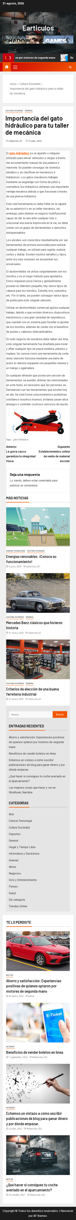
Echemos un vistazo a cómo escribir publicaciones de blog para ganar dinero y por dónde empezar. (37, 764)
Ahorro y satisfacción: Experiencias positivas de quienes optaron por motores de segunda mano (36, 742)
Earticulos (38, 27)
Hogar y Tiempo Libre (22, 847)
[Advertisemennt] (38, 39)
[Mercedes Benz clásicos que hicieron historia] (38, 593)
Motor (12, 867)
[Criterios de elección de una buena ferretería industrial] (38, 659)
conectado (45, 480)
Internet (13, 860)
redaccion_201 (33, 566)
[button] (15, 67)
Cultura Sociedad (14, 111)
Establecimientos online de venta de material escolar (54, 454)
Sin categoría (17, 899)
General (29, 111)
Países (13, 886)
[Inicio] (7, 67)
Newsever (67, 1211)
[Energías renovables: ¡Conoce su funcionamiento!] (38, 527)
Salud (12, 893)
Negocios (15, 873)
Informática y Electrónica (24, 853)
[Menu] (15, 67)
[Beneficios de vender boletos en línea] (38, 1022)
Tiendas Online (18, 906)
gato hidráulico (20, 439)
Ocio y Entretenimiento (23, 880)
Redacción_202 (39, 1057)
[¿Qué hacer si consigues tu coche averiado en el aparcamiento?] (38, 1155)
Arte (11, 814)
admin (31, 996)
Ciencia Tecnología (15, 551)
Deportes (15, 834)
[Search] (70, 67)
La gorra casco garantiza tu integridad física (21, 454)
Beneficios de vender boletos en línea (32, 753)
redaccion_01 (15, 141)
